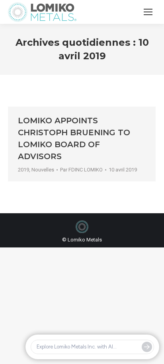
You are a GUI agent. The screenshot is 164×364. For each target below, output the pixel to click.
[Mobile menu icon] (148, 12)
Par (81, 170)
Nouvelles (42, 170)
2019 (23, 170)
